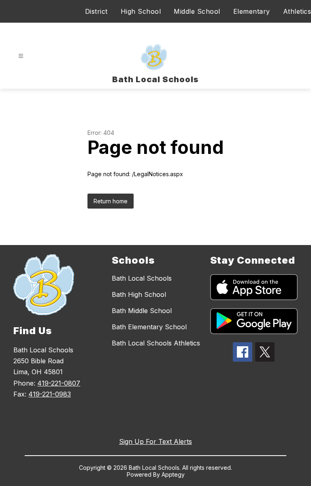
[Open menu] (21, 56)
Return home (111, 201)
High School (141, 11)
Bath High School (139, 294)
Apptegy (173, 474)
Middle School (197, 11)
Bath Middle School (142, 311)
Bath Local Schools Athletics (156, 343)
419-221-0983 (49, 394)
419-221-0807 (58, 383)
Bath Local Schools (142, 278)
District (96, 11)
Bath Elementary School (149, 327)
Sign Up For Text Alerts (155, 441)
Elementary (251, 11)
